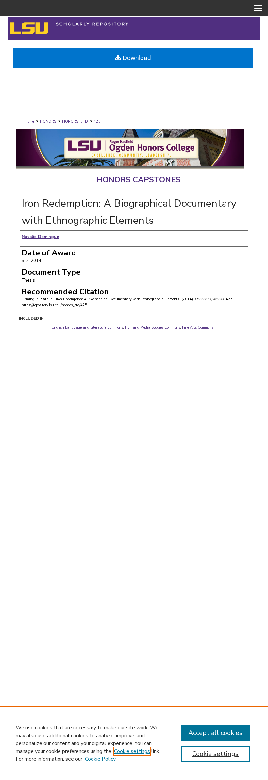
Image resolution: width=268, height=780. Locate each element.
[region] (134, 743)
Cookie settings (132, 751)
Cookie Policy (100, 759)
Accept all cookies (215, 732)
